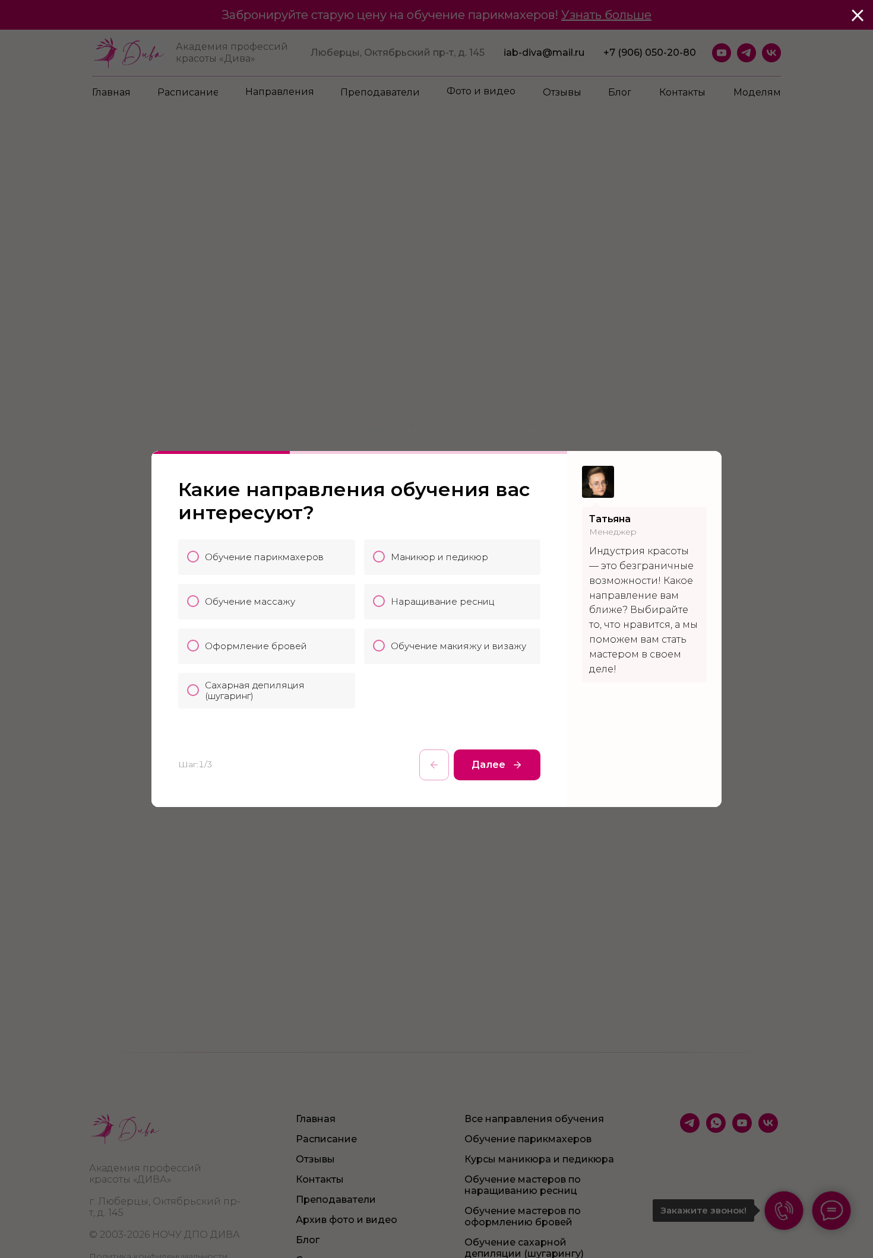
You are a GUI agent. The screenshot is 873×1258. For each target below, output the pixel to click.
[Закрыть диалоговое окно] (857, 15)
